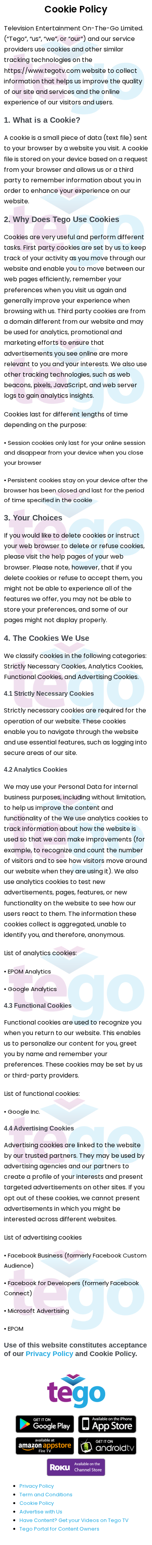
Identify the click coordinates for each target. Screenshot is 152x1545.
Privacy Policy (49, 1354)
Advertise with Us (40, 1511)
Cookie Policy (36, 1503)
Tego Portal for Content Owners (59, 1529)
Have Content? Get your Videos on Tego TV (74, 1520)
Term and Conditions (45, 1494)
